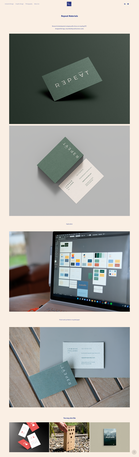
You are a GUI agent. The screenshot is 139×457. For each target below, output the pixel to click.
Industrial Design (9, 4)
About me (36, 4)
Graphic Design (20, 4)
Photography (28, 4)
